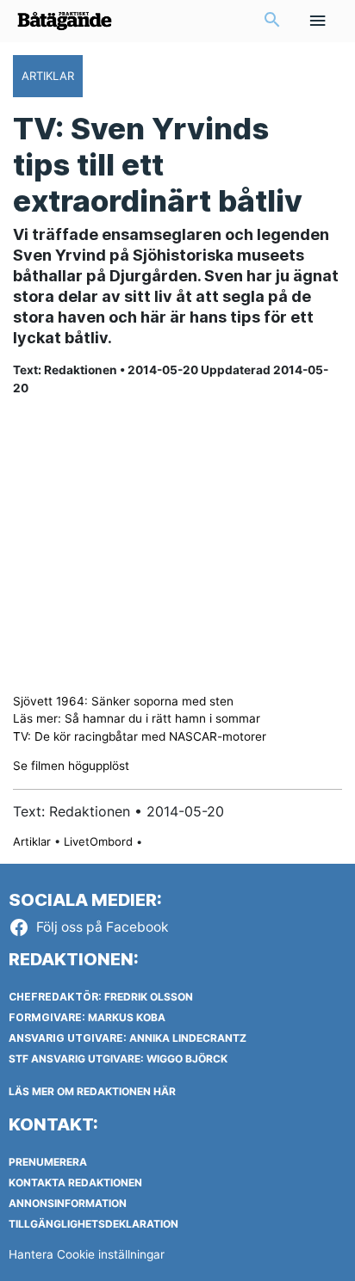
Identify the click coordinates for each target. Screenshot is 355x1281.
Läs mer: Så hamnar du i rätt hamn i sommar (136, 718)
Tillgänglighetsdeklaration (93, 1223)
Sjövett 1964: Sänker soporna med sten (123, 701)
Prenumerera (48, 1161)
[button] (272, 21)
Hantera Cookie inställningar (87, 1254)
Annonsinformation (68, 1203)
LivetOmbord (98, 841)
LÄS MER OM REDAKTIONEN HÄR (92, 1091)
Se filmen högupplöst (71, 766)
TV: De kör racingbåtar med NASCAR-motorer (139, 736)
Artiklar (32, 841)
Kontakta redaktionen (75, 1182)
